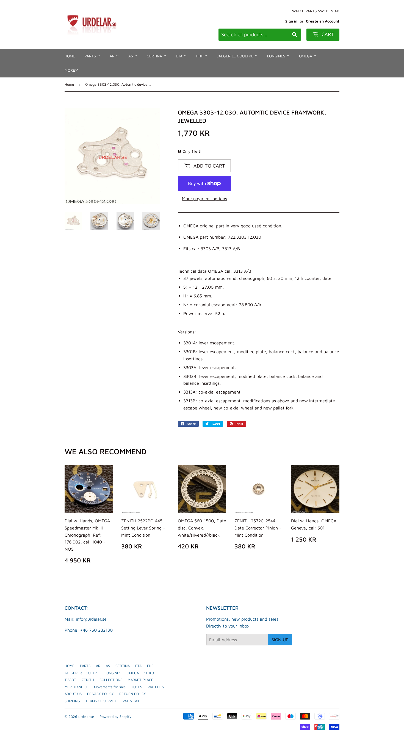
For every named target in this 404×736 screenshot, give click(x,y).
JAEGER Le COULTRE (235, 56)
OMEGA (306, 56)
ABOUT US (73, 694)
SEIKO (149, 673)
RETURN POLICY (132, 694)
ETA (180, 56)
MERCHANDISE (76, 687)
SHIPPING (72, 701)
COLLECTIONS (110, 680)
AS (131, 56)
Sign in (291, 21)
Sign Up (280, 639)
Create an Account (322, 21)
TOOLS (136, 687)
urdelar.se (86, 716)
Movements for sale (110, 687)
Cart (327, 34)
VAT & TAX (131, 701)
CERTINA (155, 56)
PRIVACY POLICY (100, 694)
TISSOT (70, 680)
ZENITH (88, 680)
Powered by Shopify (115, 716)
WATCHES (156, 687)
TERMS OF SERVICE (101, 701)
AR (113, 56)
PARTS (90, 56)
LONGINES (276, 56)
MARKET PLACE (140, 680)
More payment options (204, 198)
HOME (70, 56)
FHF (200, 56)
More (70, 70)
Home (69, 84)
